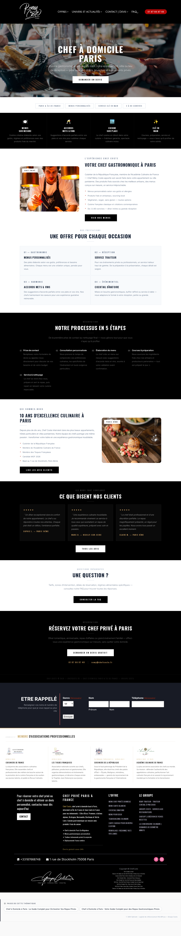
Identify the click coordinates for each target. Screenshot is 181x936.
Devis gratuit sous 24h (73, 849)
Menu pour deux (115, 814)
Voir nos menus (101, 217)
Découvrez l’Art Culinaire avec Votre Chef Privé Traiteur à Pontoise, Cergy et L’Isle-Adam (128, 873)
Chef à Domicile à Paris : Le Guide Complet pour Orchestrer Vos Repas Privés (41, 909)
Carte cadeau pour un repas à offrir (120, 824)
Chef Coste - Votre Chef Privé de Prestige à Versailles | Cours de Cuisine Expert (128, 882)
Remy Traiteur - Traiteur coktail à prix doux (149, 803)
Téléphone (143, 697)
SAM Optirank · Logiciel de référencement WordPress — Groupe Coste (152, 917)
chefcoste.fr (74, 678)
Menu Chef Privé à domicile (120, 801)
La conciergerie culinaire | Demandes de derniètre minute (150, 827)
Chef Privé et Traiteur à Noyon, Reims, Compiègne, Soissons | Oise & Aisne (129, 886)
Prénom (93, 709)
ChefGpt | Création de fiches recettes (151, 818)
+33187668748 (30, 859)
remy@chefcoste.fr (102, 662)
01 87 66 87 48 (156, 11)
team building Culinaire (119, 818)
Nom (111, 709)
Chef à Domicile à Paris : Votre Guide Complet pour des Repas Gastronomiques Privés (121, 909)
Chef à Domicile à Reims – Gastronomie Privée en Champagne (128, 878)
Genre (72, 697)
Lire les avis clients (39, 470)
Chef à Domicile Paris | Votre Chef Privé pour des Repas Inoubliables (128, 880)
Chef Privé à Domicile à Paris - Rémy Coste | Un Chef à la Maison (129, 884)
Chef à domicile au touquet (128, 871)
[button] (63, 12)
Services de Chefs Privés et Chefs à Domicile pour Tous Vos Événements (128, 876)
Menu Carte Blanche (117, 805)
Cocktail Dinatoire (116, 810)
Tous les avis (90, 548)
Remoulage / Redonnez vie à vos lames (120, 832)
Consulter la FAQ (90, 599)
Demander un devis (90, 79)
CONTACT (23, 816)
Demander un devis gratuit (90, 652)
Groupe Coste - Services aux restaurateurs (151, 810)
